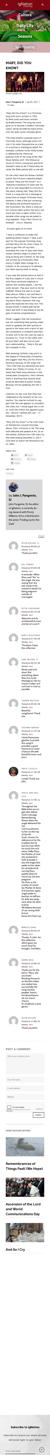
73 (10, 105)
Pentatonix (14, 425)
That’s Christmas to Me (23, 428)
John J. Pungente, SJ (15, 102)
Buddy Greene (15, 122)
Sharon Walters (30, 700)
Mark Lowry (14, 119)
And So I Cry (15, 1249)
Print (41, 536)
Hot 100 (26, 434)
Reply (31, 550)
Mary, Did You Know (23, 244)
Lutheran (19, 150)
